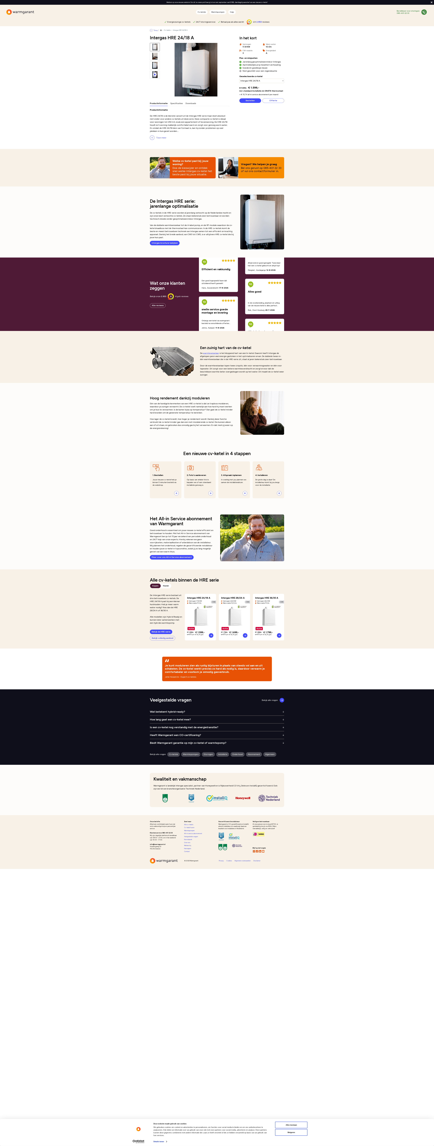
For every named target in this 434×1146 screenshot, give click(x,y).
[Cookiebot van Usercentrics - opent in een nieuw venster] (138, 1141)
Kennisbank (188, 839)
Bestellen (250, 100)
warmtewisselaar (211, 353)
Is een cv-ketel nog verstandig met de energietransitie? (184, 727)
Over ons (187, 842)
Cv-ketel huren (189, 827)
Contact (187, 851)
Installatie (223, 754)
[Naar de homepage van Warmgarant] (20, 12)
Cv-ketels (202, 12)
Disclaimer (256, 861)
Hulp (232, 12)
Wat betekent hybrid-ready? (167, 711)
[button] (165, 479)
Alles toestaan (291, 1125)
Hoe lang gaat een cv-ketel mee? (170, 719)
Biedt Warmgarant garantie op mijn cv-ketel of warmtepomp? (188, 742)
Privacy (221, 861)
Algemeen (270, 754)
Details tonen (158, 1141)
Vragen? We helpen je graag (259, 164)
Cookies (229, 861)
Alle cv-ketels (188, 824)
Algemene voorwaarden (243, 861)
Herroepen (187, 848)
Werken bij (187, 845)
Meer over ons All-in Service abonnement (172, 557)
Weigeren (291, 1132)
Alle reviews (158, 305)
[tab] (155, 47)
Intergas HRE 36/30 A (266, 597)
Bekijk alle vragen (270, 700)
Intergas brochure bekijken (165, 243)
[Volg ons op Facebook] (257, 851)
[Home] (161, 30)
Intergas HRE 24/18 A (198, 597)
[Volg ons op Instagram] (254, 851)
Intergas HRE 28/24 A (233, 597)
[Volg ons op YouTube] (263, 851)
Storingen (209, 754)
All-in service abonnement (193, 833)
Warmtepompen (217, 12)
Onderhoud (237, 754)
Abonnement (254, 754)
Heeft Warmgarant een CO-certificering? (175, 735)
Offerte (273, 100)
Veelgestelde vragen (191, 836)
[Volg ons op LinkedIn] (260, 851)
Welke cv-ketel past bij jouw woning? (190, 162)
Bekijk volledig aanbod (162, 638)
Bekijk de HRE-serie (161, 631)
